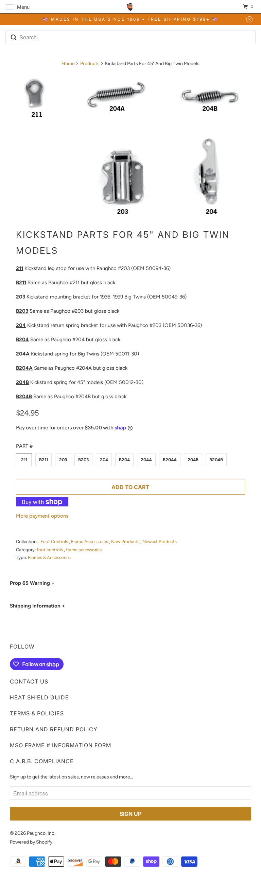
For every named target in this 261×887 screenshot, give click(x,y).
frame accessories (84, 549)
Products (90, 63)
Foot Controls (54, 541)
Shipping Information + (37, 606)
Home (68, 63)
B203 (83, 459)
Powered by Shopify (31, 842)
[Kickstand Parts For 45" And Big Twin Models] (130, 146)
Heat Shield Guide (39, 697)
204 (104, 459)
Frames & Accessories (49, 557)
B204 (124, 459)
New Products (125, 541)
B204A (170, 459)
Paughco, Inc (40, 833)
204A (146, 459)
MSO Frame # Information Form (60, 745)
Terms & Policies (37, 713)
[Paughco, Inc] (130, 6)
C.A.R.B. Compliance (42, 761)
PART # (24, 446)
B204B (216, 459)
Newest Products (159, 541)
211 (24, 459)
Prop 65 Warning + (32, 583)
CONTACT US (29, 681)
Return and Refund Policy (54, 729)
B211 (43, 459)
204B (193, 459)
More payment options (42, 516)
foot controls (50, 549)
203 (63, 459)
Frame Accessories (90, 541)
